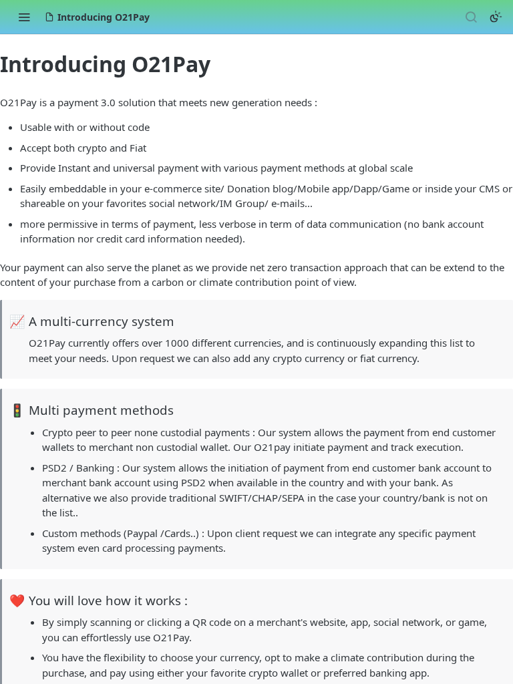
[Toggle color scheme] (495, 16)
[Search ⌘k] (471, 16)
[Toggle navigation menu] (24, 16)
